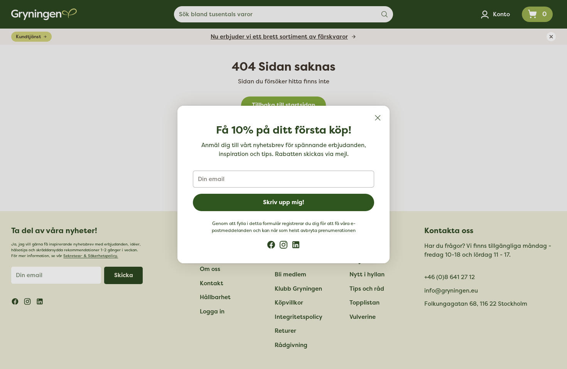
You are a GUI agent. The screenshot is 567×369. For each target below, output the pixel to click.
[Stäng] (377, 117)
